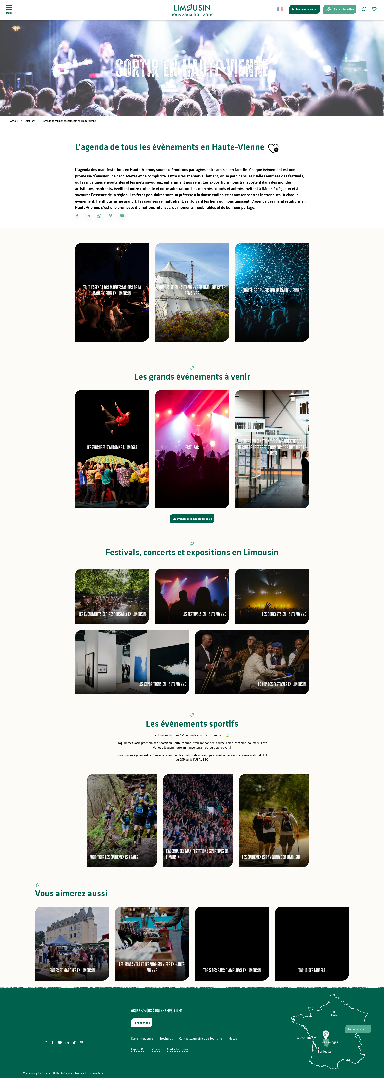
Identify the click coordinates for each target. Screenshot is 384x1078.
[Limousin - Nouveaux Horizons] (192, 10)
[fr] (280, 9)
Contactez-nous (177, 1049)
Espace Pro (138, 1049)
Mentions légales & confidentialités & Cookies (47, 1073)
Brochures (166, 1038)
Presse (156, 1049)
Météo (232, 1038)
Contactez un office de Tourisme (200, 1038)
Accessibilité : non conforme (90, 1073)
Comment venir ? (358, 1029)
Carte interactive (142, 1038)
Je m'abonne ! (142, 1023)
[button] (364, 9)
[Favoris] (375, 9)
